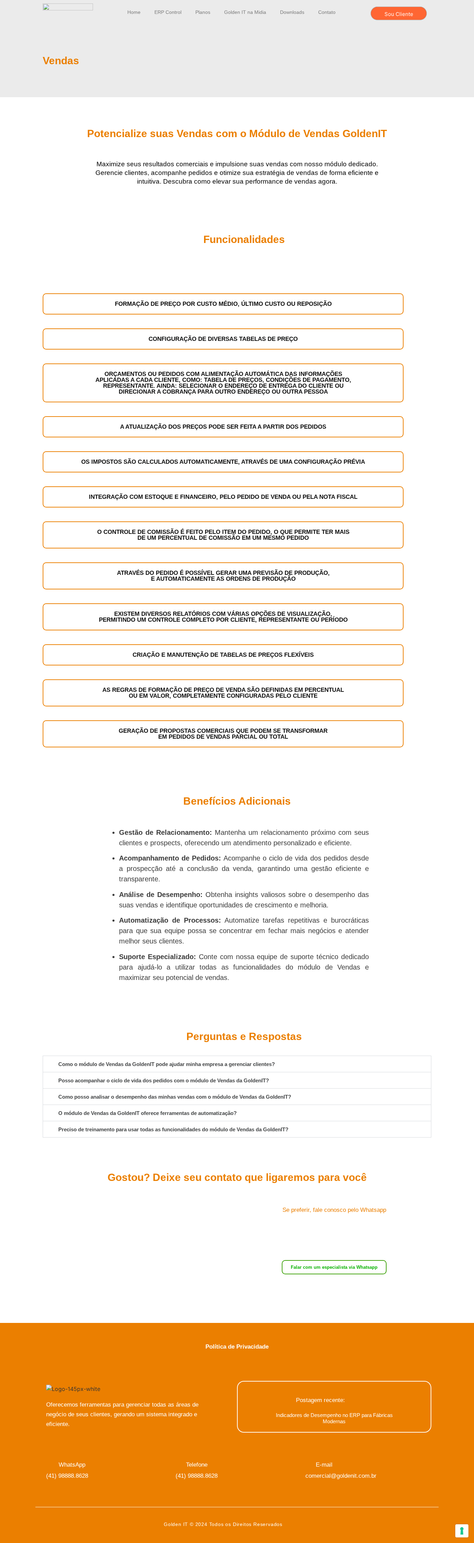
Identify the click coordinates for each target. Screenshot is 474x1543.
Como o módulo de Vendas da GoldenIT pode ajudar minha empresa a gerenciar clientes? (166, 1064)
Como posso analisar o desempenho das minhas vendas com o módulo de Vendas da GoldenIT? (174, 1097)
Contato (327, 12)
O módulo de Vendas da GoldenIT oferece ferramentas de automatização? (147, 1113)
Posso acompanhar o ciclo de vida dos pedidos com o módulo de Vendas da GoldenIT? (163, 1080)
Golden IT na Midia (245, 12)
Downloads (292, 12)
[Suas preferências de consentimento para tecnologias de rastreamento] (461, 1530)
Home (134, 12)
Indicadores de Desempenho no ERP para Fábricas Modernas (334, 1418)
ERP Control (167, 12)
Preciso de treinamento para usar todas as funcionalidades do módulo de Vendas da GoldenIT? (173, 1129)
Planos (202, 12)
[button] (237, 1064)
